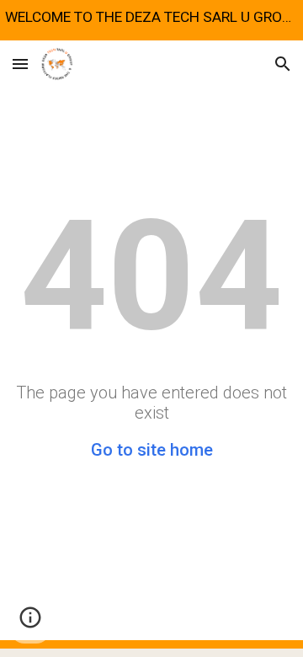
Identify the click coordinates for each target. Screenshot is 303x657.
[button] (20, 63)
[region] (151, 20)
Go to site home (152, 450)
